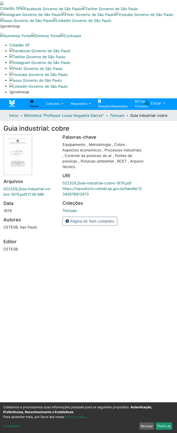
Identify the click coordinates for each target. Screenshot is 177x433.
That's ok (164, 426)
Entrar (156, 103)
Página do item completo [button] (91, 221)
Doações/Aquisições (113, 106)
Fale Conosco (141, 103)
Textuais (117, 115)
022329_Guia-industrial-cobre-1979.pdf (96, 183)
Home (34, 106)
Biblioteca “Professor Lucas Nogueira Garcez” (64, 115)
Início (13, 115)
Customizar (11, 426)
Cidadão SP (10, 8)
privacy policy (75, 417)
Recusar (147, 426)
